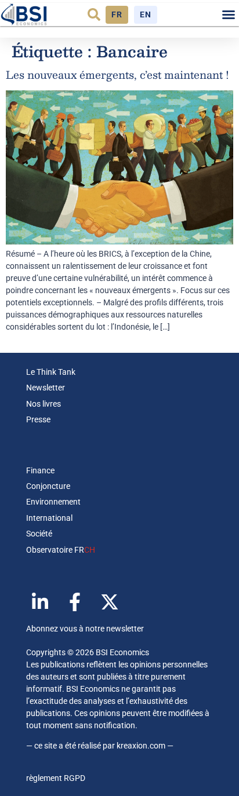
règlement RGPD (55, 778)
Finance (40, 470)
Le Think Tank (50, 372)
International (49, 518)
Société (39, 533)
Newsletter (45, 387)
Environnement (53, 501)
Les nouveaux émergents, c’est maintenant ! (117, 74)
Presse (38, 419)
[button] (94, 14)
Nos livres (43, 403)
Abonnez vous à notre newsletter (85, 628)
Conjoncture (48, 486)
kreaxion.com (141, 745)
